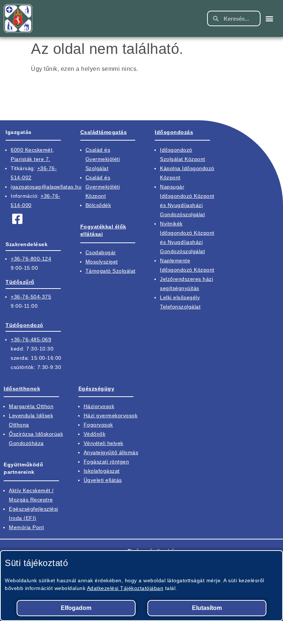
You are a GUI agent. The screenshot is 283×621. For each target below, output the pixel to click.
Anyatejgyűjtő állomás (111, 452)
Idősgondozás (174, 132)
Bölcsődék (98, 205)
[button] (269, 19)
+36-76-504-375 (31, 297)
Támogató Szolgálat (110, 271)
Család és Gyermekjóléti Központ (102, 187)
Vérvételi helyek (103, 443)
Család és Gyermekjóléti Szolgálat (102, 159)
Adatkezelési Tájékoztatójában (125, 588)
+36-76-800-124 (31, 259)
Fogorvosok (98, 425)
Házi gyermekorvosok (111, 415)
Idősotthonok (22, 388)
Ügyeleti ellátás (103, 480)
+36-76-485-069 (31, 339)
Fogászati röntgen (106, 462)
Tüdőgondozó (24, 325)
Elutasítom (207, 608)
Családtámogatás (103, 132)
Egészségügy (96, 388)
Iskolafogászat (102, 471)
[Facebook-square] (17, 219)
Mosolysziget (101, 262)
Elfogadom (76, 608)
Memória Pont (26, 527)
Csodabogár (100, 252)
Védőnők (95, 434)
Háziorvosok (99, 406)
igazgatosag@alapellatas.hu (46, 187)
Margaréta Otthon (31, 406)
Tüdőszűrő (20, 282)
